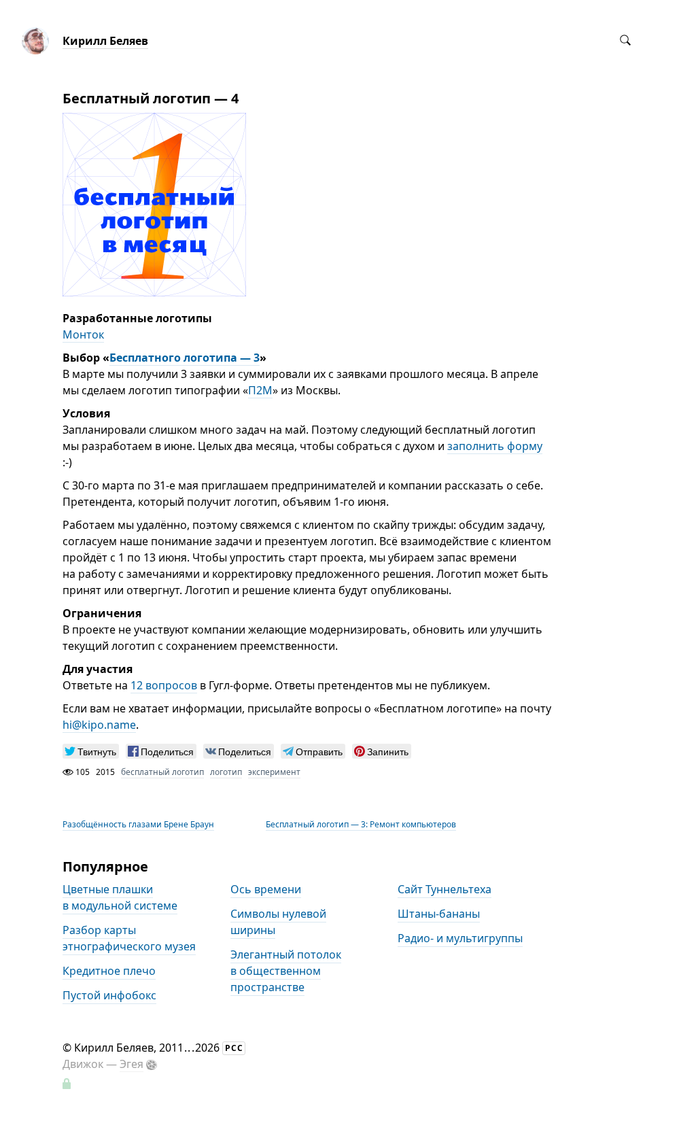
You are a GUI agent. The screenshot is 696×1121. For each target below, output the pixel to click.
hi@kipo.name (99, 724)
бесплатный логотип (162, 772)
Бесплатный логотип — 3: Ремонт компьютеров (361, 824)
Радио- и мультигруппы (460, 938)
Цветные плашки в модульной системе (120, 898)
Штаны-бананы (439, 914)
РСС (234, 1048)
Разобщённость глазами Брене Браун (138, 824)
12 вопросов (163, 685)
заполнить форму (494, 445)
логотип (226, 772)
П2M (260, 390)
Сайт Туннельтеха (444, 889)
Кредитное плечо (109, 971)
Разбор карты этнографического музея (129, 938)
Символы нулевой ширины (278, 922)
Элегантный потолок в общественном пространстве (285, 971)
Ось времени (265, 889)
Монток (83, 334)
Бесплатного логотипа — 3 (184, 357)
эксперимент (274, 772)
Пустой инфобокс (109, 995)
